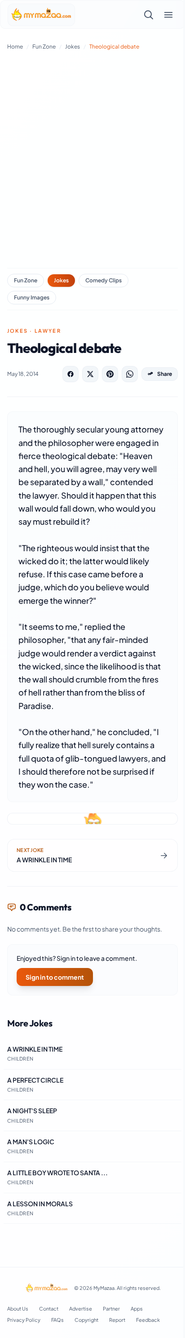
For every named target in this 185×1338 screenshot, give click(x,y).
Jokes (72, 46)
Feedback (148, 1320)
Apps (137, 1308)
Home (15, 46)
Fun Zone (44, 46)
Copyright (86, 1320)
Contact (48, 1308)
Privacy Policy (23, 1320)
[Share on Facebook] (70, 374)
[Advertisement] (92, 157)
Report (117, 1320)
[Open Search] (149, 15)
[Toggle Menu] (168, 15)
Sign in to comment (55, 977)
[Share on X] (90, 374)
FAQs (57, 1320)
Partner (111, 1308)
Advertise (80, 1308)
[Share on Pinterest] (110, 374)
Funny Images (31, 297)
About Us (17, 1308)
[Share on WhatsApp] (130, 374)
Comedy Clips (103, 280)
